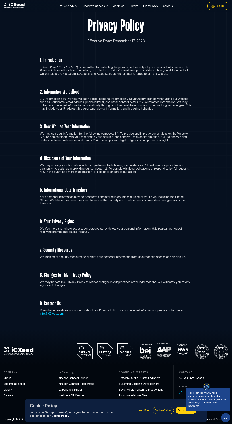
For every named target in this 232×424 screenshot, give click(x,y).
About (7, 377)
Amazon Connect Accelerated (76, 383)
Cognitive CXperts (94, 5)
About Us (118, 5)
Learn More (143, 410)
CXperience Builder (70, 389)
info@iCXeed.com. (52, 313)
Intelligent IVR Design (71, 395)
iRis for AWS (150, 5)
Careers (168, 5)
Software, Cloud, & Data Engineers (139, 377)
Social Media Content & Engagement (141, 389)
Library (134, 5)
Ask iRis (220, 6)
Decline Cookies (163, 410)
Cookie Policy (60, 415)
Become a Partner (14, 383)
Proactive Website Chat (133, 395)
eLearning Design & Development (139, 383)
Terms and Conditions (215, 419)
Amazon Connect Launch (73, 377)
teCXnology (67, 5)
